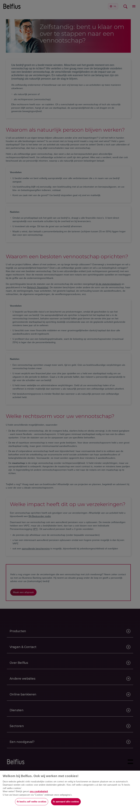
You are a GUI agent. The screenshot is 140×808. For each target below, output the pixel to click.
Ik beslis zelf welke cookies (31, 801)
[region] (70, 789)
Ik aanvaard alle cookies (66, 801)
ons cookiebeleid (39, 791)
